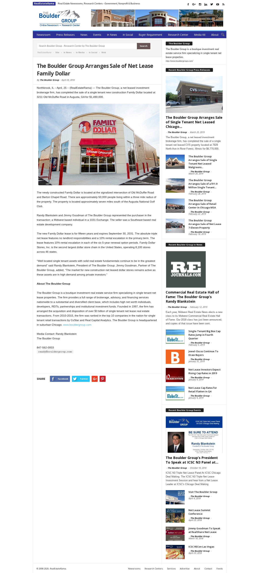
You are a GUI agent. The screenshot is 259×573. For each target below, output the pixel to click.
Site (57, 52)
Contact (208, 568)
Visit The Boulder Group (202, 492)
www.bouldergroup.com (77, 324)
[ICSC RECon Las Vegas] (175, 552)
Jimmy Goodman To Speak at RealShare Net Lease (204, 530)
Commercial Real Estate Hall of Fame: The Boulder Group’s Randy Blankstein (192, 297)
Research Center (178, 34)
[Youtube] (217, 4)
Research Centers (154, 568)
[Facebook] (188, 4)
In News (112, 34)
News (83, 34)
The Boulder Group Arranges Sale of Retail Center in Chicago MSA (202, 204)
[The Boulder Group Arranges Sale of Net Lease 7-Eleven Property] (175, 226)
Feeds (220, 568)
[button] (221, 35)
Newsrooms (134, 568)
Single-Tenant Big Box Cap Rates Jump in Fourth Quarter (204, 334)
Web (103, 52)
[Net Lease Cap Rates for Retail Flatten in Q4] (175, 393)
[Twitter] (212, 4)
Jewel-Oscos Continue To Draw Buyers (203, 353)
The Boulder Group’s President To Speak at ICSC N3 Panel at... (192, 460)
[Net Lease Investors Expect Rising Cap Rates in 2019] (175, 375)
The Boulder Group (49, 79)
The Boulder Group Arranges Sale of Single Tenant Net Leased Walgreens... (202, 162)
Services (171, 568)
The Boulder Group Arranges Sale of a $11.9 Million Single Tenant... (202, 183)
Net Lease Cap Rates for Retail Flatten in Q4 (202, 389)
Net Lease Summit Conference (199, 511)
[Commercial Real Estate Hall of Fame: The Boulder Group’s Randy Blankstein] (194, 269)
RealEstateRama (44, 3)
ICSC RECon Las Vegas (201, 546)
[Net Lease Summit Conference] (175, 515)
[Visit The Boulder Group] (175, 497)
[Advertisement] (97, 364)
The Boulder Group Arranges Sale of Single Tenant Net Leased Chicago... (194, 122)
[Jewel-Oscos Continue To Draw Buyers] (175, 357)
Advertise (185, 568)
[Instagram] (200, 4)
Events (97, 34)
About (215, 34)
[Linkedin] (206, 4)
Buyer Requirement (150, 34)
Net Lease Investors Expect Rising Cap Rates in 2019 (204, 371)
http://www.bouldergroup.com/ (179, 61)
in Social (93, 52)
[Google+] (194, 4)
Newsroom (43, 34)
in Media (80, 52)
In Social (128, 34)
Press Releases (65, 34)
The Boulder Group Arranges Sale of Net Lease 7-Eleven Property (204, 224)
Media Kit (200, 34)
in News (68, 52)
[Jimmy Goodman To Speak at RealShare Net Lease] (175, 534)
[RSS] (223, 4)
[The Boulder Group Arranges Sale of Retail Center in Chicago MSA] (175, 206)
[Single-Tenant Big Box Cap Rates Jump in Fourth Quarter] (175, 336)
